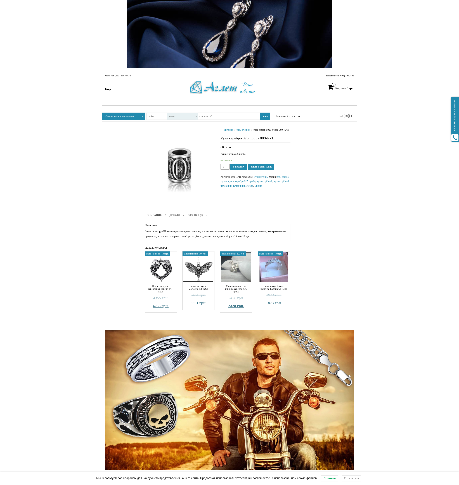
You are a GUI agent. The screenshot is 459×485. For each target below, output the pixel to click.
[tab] (156, 215)
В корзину (238, 166)
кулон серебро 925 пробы (241, 181)
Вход (108, 89)
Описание (154, 215)
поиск (265, 116)
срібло (249, 186)
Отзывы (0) (195, 215)
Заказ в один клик (261, 166)
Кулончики (239, 186)
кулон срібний (265, 181)
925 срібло (283, 177)
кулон (224, 181)
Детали (174, 215)
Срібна (258, 186)
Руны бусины (243, 129)
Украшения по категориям (119, 116)
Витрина (228, 129)
